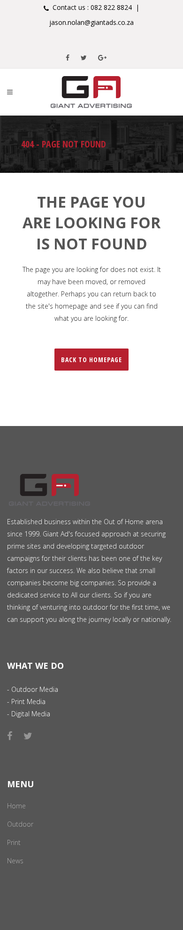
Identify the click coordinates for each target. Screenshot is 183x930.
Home (16, 805)
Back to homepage (91, 359)
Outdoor (20, 824)
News (15, 860)
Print (14, 842)
